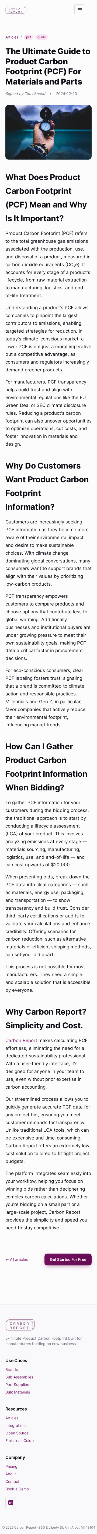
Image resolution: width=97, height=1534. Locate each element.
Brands (11, 1369)
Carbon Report (21, 1040)
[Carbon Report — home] (15, 9)
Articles (11, 37)
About (10, 1474)
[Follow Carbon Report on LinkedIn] (10, 1502)
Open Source (17, 1433)
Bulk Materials (17, 1392)
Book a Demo (17, 1489)
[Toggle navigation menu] (79, 9)
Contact (12, 1481)
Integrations (15, 1425)
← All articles (16, 1259)
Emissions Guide (19, 1440)
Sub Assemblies (19, 1377)
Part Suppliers (17, 1384)
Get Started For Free (68, 1259)
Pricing (11, 1466)
